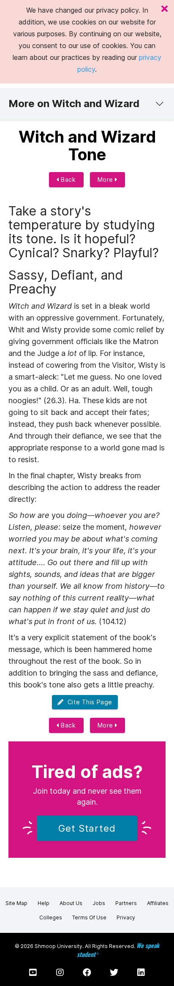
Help (43, 903)
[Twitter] (114, 972)
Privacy (126, 917)
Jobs (98, 903)
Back (67, 179)
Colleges (50, 917)
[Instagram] (60, 972)
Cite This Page (88, 702)
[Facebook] (87, 972)
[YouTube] (33, 972)
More (106, 179)
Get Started (87, 828)
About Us (71, 903)
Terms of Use (89, 917)
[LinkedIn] (141, 972)
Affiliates (158, 903)
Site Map (16, 903)
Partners (126, 903)
